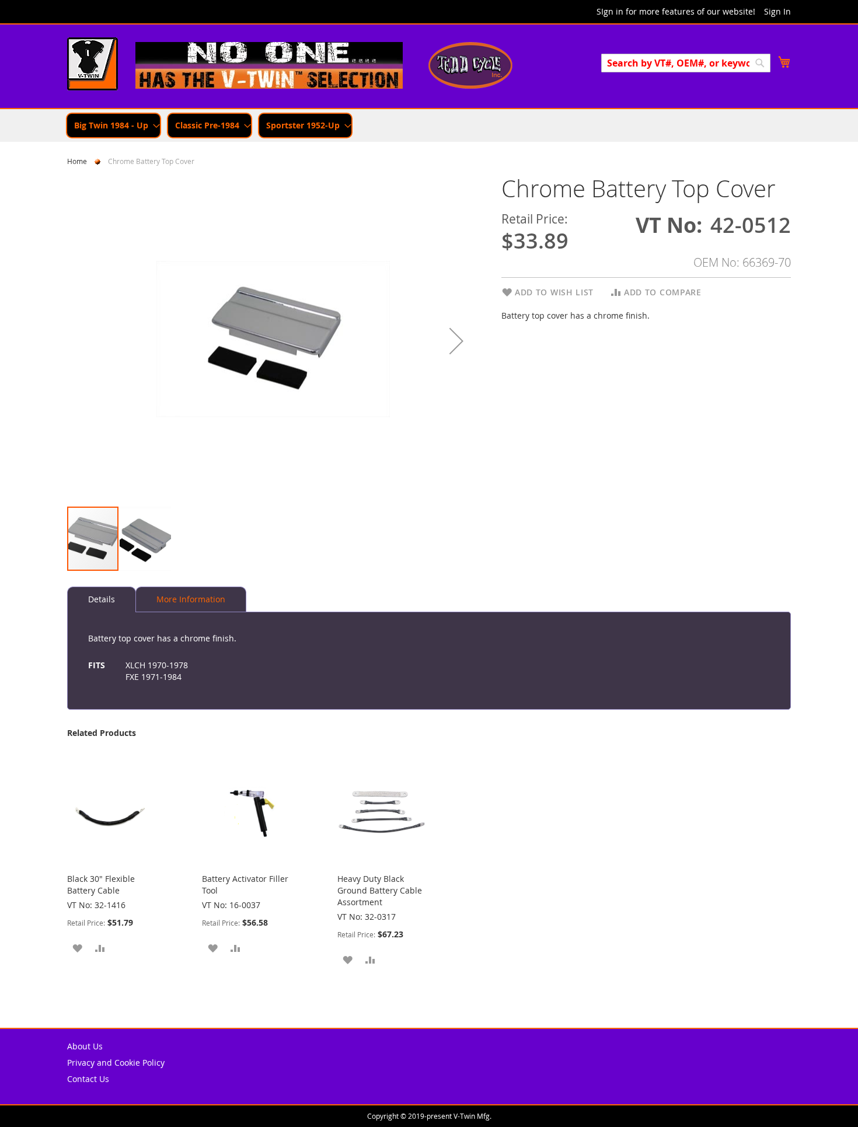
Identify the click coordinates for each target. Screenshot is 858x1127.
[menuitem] (113, 125)
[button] (456, 340)
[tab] (101, 599)
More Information (190, 599)
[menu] (429, 125)
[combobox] (685, 63)
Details (101, 599)
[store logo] (92, 65)
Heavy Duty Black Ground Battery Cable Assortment (379, 890)
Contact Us (88, 1078)
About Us (85, 1046)
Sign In (777, 11)
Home (77, 161)
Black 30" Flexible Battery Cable (101, 884)
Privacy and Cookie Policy (116, 1062)
